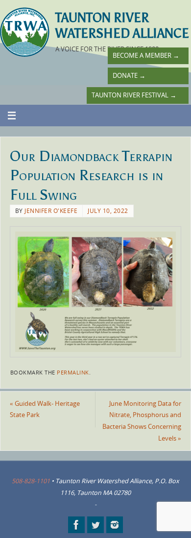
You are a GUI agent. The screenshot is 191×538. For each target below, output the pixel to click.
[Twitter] (95, 524)
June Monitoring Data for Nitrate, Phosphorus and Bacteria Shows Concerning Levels (141, 421)
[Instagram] (114, 524)
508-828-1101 (31, 481)
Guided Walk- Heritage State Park (45, 409)
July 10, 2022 (108, 211)
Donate (129, 75)
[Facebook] (76, 524)
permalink (73, 372)
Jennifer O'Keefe (50, 211)
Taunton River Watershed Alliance (122, 25)
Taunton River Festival (134, 95)
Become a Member (146, 55)
